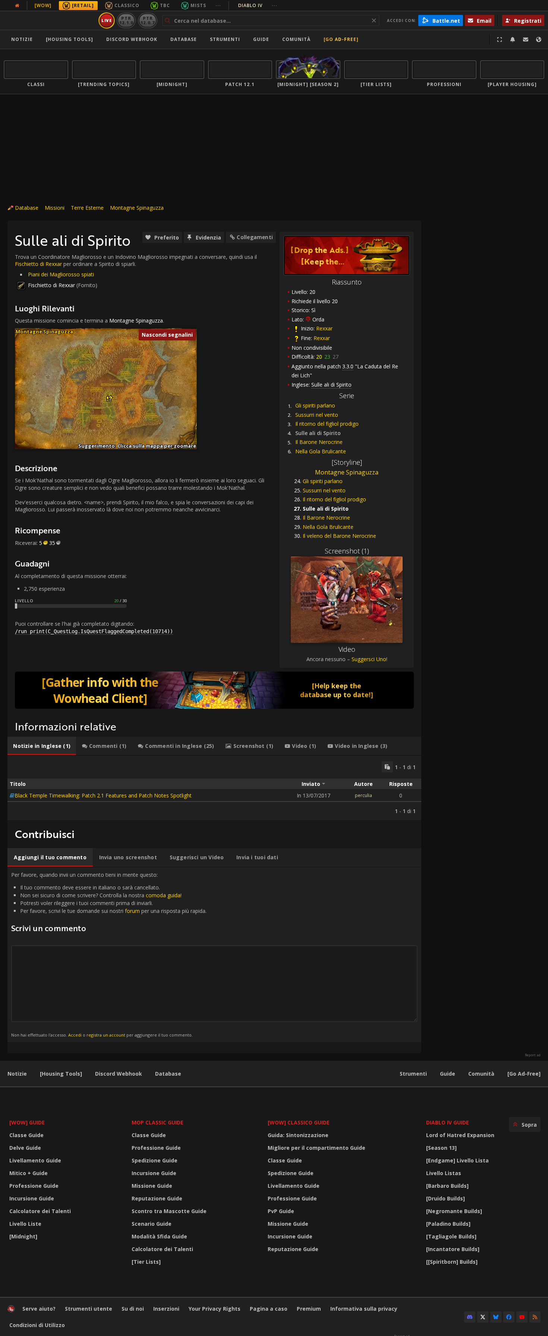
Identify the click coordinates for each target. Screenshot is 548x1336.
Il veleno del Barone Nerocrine (339, 535)
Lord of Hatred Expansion (460, 1135)
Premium (309, 1308)
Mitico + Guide (28, 1173)
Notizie (22, 39)
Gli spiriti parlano (315, 405)
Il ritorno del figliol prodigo (327, 423)
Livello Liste (25, 1223)
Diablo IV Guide (447, 1122)
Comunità (296, 39)
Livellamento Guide (35, 1160)
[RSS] (535, 1317)
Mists (198, 5)
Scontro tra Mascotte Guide (169, 1211)
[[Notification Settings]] (512, 39)
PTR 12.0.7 (147, 20)
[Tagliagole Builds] (451, 1236)
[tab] (41, 746)
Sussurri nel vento (316, 414)
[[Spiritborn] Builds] (452, 1261)
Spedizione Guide (154, 1160)
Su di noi (133, 1308)
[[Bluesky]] (495, 1317)
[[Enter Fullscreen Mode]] (499, 39)
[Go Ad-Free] (341, 39)
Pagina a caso (268, 1308)
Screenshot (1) (347, 550)
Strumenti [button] (225, 39)
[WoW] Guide (27, 1122)
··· (218, 5)
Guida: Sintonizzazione (298, 1135)
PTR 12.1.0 (126, 20)
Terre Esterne (87, 207)
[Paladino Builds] (448, 1223)
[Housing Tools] (61, 1073)
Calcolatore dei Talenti (40, 1211)
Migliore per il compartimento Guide (316, 1147)
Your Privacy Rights (214, 1308)
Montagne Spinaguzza (137, 207)
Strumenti (413, 1073)
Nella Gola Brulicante (320, 451)
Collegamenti (255, 237)
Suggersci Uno (369, 659)
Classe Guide (26, 1135)
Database (183, 39)
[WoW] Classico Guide (299, 1122)
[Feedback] (525, 39)
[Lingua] (538, 39)
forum (132, 910)
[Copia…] (387, 766)
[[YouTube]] (521, 1317)
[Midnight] (23, 1236)
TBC (165, 5)
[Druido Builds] (445, 1198)
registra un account (105, 1035)
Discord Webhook (131, 39)
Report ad (533, 1055)
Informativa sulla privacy (363, 1308)
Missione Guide (152, 1185)
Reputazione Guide (157, 1198)
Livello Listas (443, 1173)
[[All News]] (17, 5)
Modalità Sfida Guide (159, 1236)
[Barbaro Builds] (447, 1185)
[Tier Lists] (146, 1261)
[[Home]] (50, 20)
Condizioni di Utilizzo (37, 1325)
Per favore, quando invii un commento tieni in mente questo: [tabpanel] (109, 954)
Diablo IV (258, 5)
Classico (126, 5)
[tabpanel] (214, 788)
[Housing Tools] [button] (69, 39)
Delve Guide (25, 1147)
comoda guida (163, 895)
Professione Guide (34, 1185)
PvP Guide (281, 1211)
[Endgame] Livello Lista (457, 1160)
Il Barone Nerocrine (319, 441)
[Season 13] (441, 1147)
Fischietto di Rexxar (38, 263)
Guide (261, 39)
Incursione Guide (31, 1198)
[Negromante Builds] (454, 1211)
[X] (482, 1317)
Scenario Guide (151, 1223)
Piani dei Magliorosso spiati (61, 274)
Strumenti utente (88, 1308)
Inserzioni (166, 1308)
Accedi (75, 1035)
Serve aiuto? (39, 1308)
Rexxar (324, 328)
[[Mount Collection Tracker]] (214, 690)
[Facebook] (508, 1317)
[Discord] (469, 1317)
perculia (363, 795)
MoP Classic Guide (157, 1122)
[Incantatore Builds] (452, 1249)
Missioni (54, 207)
